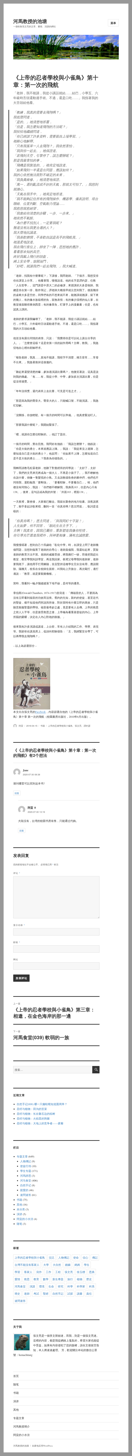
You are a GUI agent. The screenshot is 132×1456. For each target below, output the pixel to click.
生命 (51, 1286)
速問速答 (25, 1195)
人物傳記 (25, 1161)
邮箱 (16, 942)
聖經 (45, 1294)
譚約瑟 (87, 725)
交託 (51, 1257)
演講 (32, 1286)
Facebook (40, 712)
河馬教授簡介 (21, 1426)
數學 (45, 1279)
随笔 (19, 1223)
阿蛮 (21, 725)
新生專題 (57, 1279)
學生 (86, 1265)
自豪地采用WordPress (42, 1445)
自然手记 (25, 1185)
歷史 (89, 1279)
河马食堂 (25, 1180)
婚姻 (67, 1265)
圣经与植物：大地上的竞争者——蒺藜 (40, 1123)
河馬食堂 (20, 1286)
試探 (70, 1294)
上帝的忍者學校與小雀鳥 (60, 725)
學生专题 (25, 1171)
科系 (92, 1286)
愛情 (17, 1279)
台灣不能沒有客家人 (27, 1265)
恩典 (92, 1272)
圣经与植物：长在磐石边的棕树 (36, 1113)
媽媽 (77, 1265)
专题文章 (22, 1156)
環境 (42, 1286)
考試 (36, 1294)
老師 (27, 1294)
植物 (79, 1279)
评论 (16, 873)
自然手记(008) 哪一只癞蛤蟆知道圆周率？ (42, 1104)
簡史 (17, 1294)
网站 (15, 959)
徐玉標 (81, 1272)
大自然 (57, 1265)
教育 (36, 1279)
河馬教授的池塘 (30, 21)
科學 (70, 1286)
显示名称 (19, 925)
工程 (58, 1272)
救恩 (27, 1279)
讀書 (79, 1294)
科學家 (81, 1286)
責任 (89, 1294)
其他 (19, 1204)
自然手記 (57, 1294)
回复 (17, 793)
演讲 (19, 1214)
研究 (60, 1286)
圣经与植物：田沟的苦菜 (32, 1109)
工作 (48, 1272)
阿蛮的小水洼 (25, 1219)
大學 (46, 1265)
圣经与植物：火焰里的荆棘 (33, 1118)
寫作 (39, 1272)
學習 (17, 1272)
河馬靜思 (25, 1175)
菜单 (113, 23)
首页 (16, 1376)
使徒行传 (25, 1166)
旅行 (70, 1279)
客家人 (28, 1272)
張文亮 (78, 725)
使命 (76, 1257)
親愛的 (24, 1190)
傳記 (95, 1257)
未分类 (21, 1209)
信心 (85, 1257)
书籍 (42, 725)
